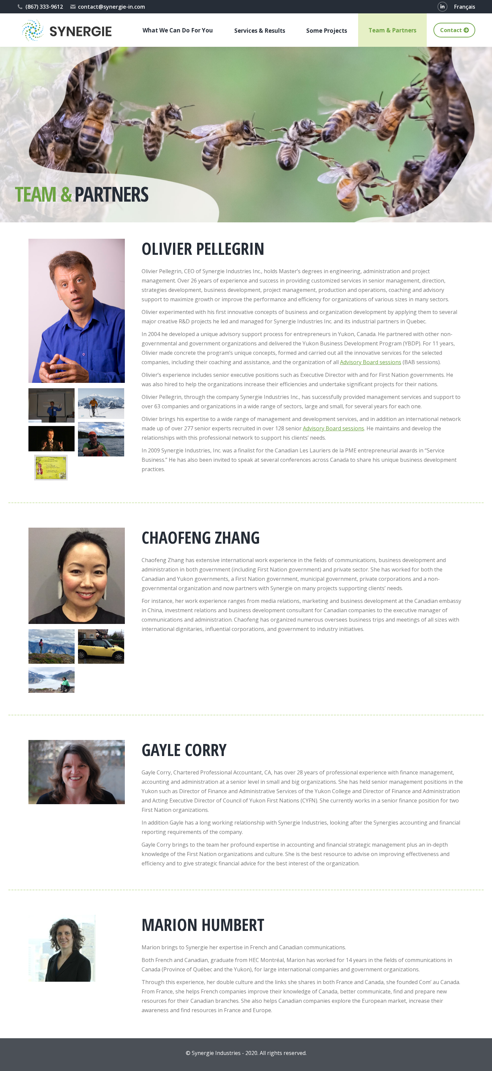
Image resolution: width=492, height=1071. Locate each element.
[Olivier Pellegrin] (51, 405)
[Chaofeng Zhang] (51, 646)
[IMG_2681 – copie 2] (51, 468)
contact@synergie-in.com (111, 6)
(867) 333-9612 (44, 6)
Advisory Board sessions (370, 362)
